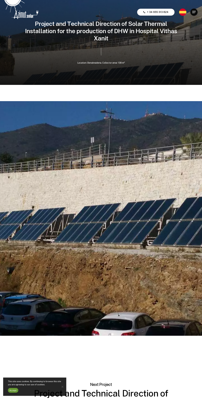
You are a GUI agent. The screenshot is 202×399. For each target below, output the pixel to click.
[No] (62, 386)
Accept (13, 390)
